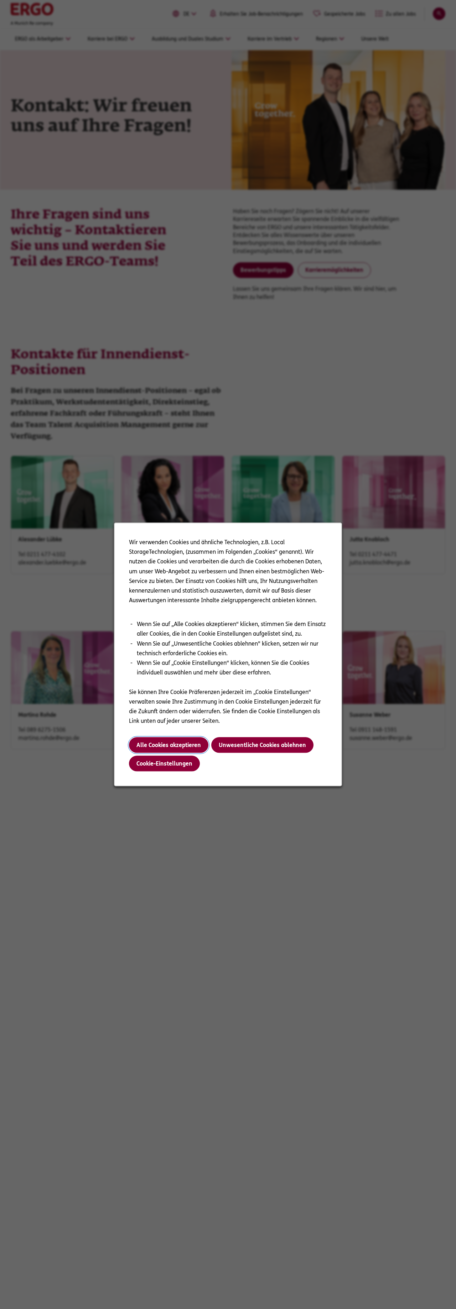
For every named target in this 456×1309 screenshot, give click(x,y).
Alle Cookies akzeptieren (168, 745)
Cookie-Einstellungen (164, 763)
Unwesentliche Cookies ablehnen (262, 745)
